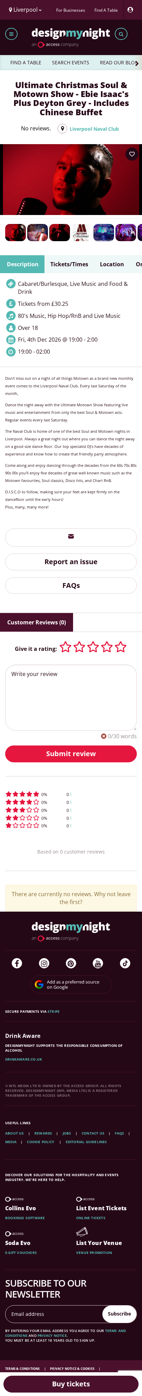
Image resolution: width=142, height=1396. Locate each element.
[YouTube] (98, 963)
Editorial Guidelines (86, 1141)
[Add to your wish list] (132, 154)
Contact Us (93, 1133)
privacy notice (52, 1335)
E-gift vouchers (21, 1252)
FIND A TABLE (25, 62)
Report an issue (71, 561)
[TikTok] (125, 963)
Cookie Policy (41, 1141)
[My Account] (132, 9)
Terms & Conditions (23, 1368)
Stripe (54, 1011)
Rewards (43, 1133)
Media (11, 1141)
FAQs (71, 585)
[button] (71, 794)
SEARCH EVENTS (70, 62)
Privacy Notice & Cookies (72, 1368)
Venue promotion (94, 1252)
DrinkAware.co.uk (23, 1059)
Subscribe (119, 1313)
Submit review (71, 753)
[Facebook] (17, 963)
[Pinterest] (71, 963)
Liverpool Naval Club (94, 129)
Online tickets (90, 1217)
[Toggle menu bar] (11, 34)
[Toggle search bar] (121, 34)
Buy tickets (71, 1383)
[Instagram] (44, 963)
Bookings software (25, 1217)
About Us (14, 1133)
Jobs (67, 1133)
